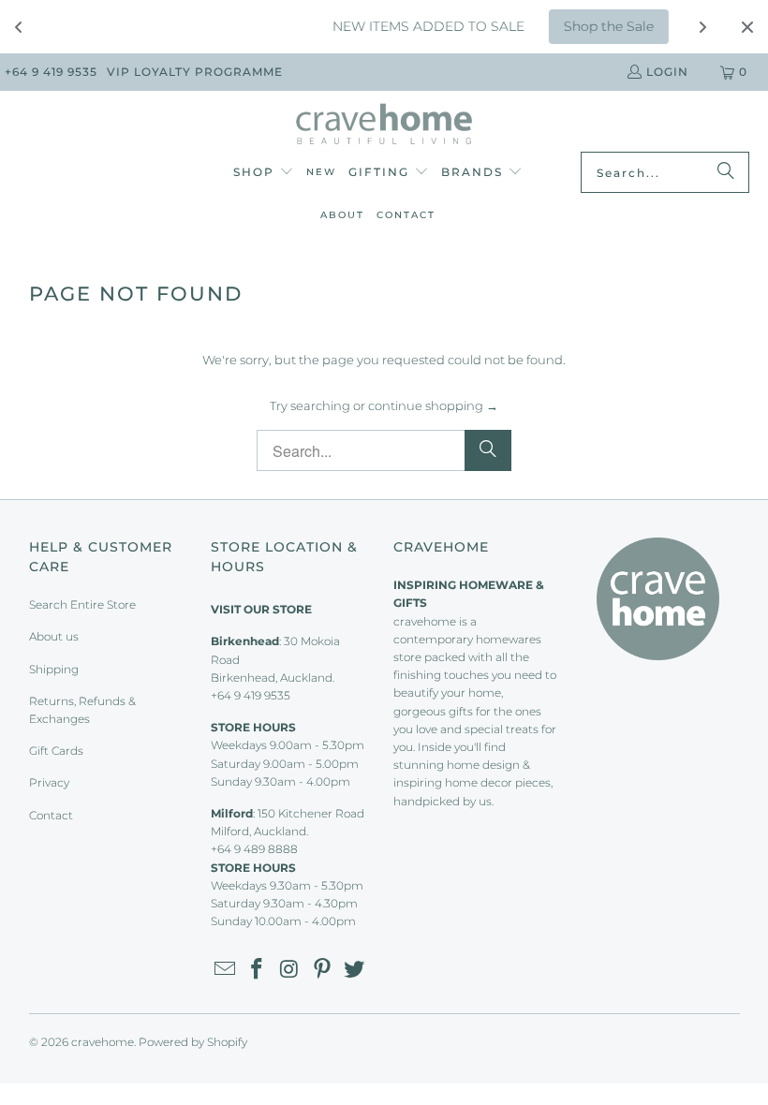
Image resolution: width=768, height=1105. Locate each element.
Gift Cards (56, 751)
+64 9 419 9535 (51, 72)
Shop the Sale (597, 26)
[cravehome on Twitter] (355, 970)
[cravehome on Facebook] (258, 970)
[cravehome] (384, 126)
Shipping (54, 669)
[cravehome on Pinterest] (322, 970)
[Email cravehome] (225, 970)
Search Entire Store (82, 604)
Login (667, 72)
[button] (263, 173)
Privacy (49, 782)
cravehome (102, 1042)
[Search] (725, 172)
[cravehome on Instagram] (290, 970)
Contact (51, 815)
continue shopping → (433, 405)
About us (54, 636)
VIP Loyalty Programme (195, 72)
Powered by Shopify (193, 1042)
